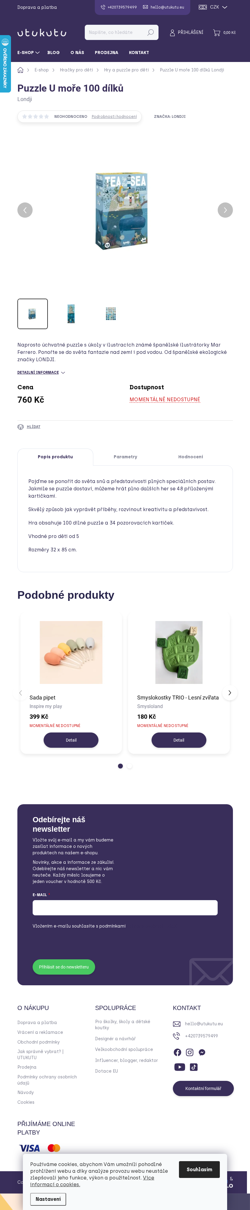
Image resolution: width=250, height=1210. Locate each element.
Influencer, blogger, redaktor (126, 1060)
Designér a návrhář (115, 1038)
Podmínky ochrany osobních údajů (47, 1080)
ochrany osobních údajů (138, 926)
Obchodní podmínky (38, 1042)
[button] (120, 766)
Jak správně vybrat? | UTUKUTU (40, 1054)
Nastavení (48, 1199)
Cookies (25, 1102)
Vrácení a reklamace (40, 1032)
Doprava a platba (37, 7)
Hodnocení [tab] (190, 457)
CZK (214, 7)
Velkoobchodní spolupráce (124, 1049)
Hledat (150, 32)
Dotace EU (106, 1071)
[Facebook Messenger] (201, 1051)
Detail (71, 740)
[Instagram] (189, 1051)
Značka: (170, 116)
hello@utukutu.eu (204, 1024)
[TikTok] (193, 1065)
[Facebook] (177, 1051)
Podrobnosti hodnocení (114, 116)
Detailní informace (38, 372)
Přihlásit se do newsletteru (64, 967)
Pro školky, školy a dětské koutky (122, 1024)
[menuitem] (29, 53)
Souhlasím (199, 1169)
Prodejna (27, 1067)
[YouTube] (180, 1065)
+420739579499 (201, 1036)
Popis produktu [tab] (55, 457)
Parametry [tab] (125, 457)
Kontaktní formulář (203, 1088)
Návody (25, 1092)
